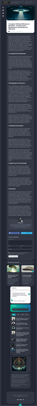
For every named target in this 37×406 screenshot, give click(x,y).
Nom (9, 245)
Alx (26, 396)
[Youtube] (20, 399)
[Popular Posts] (18, 315)
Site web (10, 249)
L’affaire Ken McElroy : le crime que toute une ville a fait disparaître (22, 319)
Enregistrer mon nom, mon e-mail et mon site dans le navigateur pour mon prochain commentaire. (18, 253)
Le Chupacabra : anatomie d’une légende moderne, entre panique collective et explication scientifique (22, 351)
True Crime (20, 317)
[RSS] (21, 399)
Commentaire (11, 239)
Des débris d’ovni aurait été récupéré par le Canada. (13, 276)
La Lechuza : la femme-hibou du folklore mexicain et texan (22, 345)
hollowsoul (12, 31)
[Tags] (27, 315)
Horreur (17, 317)
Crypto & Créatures (19, 322)
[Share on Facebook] (3, 10)
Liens (31, 1)
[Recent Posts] (14, 315)
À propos (26, 1)
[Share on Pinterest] (3, 13)
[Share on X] (3, 7)
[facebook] (17, 399)
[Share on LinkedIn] (3, 16)
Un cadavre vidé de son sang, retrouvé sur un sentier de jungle (22, 324)
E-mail (22, 245)
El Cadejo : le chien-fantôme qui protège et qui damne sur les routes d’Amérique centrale (22, 340)
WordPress (20, 396)
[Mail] (23, 399)
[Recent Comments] (22, 315)
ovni (10, 21)
